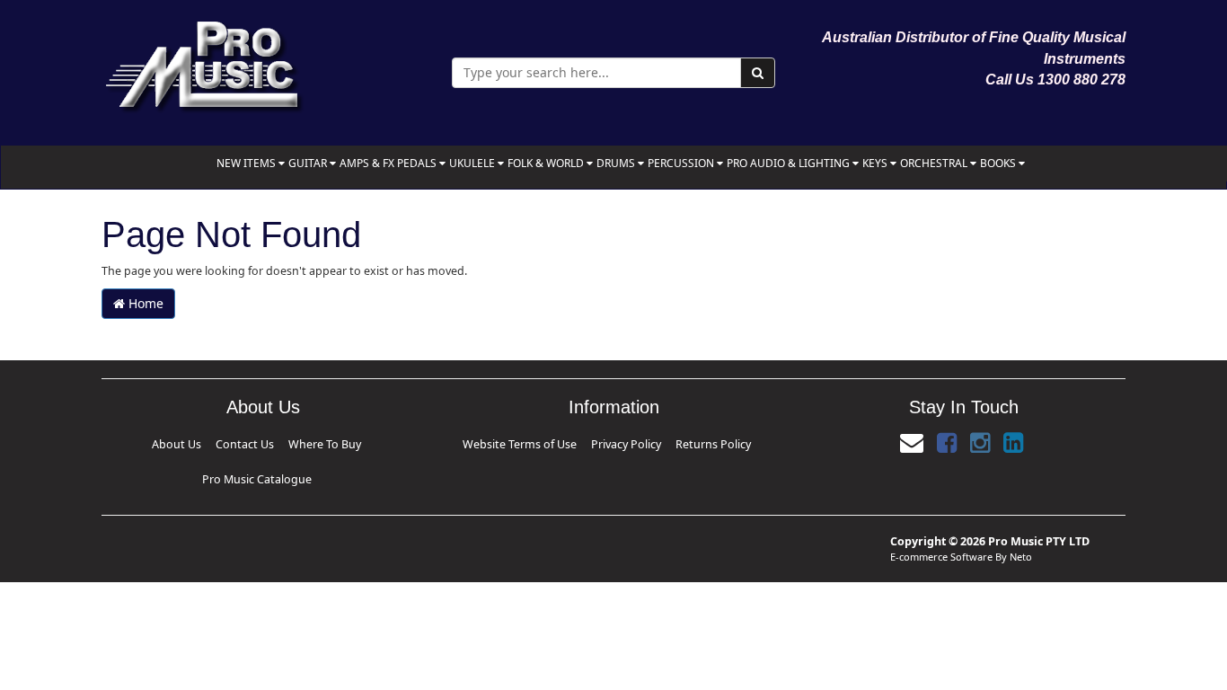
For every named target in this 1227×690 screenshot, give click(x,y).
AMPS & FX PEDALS (389, 163)
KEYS (876, 163)
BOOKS (999, 163)
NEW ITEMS (247, 163)
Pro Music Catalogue (356, 444)
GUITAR (309, 163)
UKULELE (473, 163)
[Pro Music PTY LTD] (203, 62)
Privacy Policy (626, 444)
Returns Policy (705, 444)
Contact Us (186, 444)
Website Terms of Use (528, 444)
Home (144, 303)
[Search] (757, 73)
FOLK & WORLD (547, 163)
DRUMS (617, 163)
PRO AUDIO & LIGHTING (789, 163)
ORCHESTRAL (935, 163)
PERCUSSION (682, 163)
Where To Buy (259, 444)
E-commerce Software (941, 528)
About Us (126, 444)
